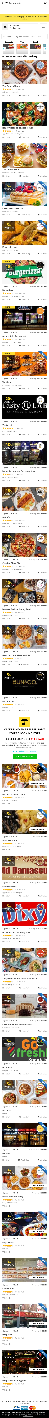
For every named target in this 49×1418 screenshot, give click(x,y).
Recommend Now (24, 756)
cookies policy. (28, 1416)
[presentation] (3, 49)
